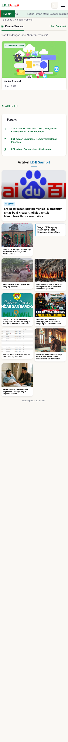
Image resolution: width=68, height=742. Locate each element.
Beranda (7, 19)
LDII (10, 5)
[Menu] (63, 5)
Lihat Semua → (58, 26)
